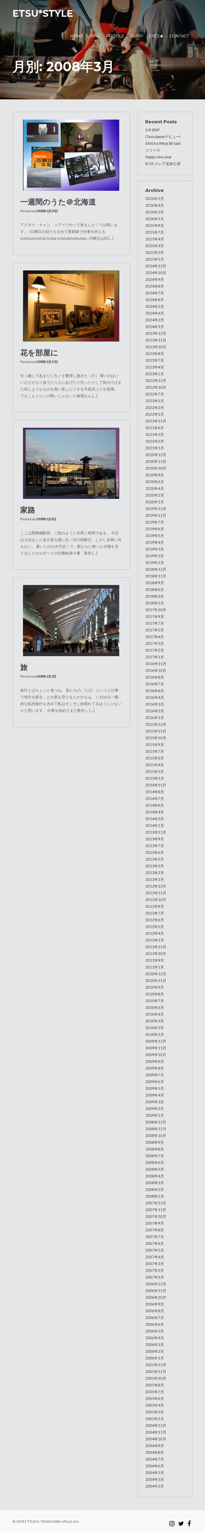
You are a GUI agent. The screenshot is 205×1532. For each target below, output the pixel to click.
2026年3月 (154, 212)
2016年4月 (154, 697)
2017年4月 (154, 636)
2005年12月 (155, 1364)
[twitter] (181, 1521)
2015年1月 (154, 778)
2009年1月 (154, 1115)
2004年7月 (154, 1459)
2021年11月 (155, 421)
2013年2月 (154, 872)
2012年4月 (154, 933)
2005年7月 (154, 1391)
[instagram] (172, 1521)
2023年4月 (154, 367)
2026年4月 (154, 205)
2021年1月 (154, 448)
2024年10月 (155, 272)
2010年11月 (155, 980)
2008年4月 (154, 1176)
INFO (95, 36)
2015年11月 (155, 731)
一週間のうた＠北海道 (58, 201)
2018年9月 (154, 582)
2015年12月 (155, 724)
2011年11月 (155, 947)
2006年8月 (154, 1311)
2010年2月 (154, 1027)
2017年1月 (154, 657)
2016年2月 (154, 711)
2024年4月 (154, 313)
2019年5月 (154, 535)
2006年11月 (155, 1290)
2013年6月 (154, 852)
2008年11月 (155, 1129)
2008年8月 (154, 1149)
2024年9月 (154, 279)
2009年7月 (154, 1075)
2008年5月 (154, 1169)
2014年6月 (154, 805)
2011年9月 (154, 960)
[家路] (71, 463)
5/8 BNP (152, 130)
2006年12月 (155, 1284)
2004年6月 (154, 1466)
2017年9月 (154, 616)
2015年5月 (154, 758)
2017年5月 (154, 630)
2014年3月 (154, 818)
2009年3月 (154, 1102)
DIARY (136, 36)
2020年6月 (154, 481)
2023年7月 (154, 360)
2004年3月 (154, 1479)
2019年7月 (154, 522)
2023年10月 (155, 347)
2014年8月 (154, 791)
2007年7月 (154, 1236)
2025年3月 (154, 245)
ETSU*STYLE (42, 13)
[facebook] (189, 1521)
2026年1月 (154, 218)
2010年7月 (154, 1000)
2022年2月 (154, 407)
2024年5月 (154, 306)
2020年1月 (154, 502)
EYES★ (156, 36)
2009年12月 (155, 1041)
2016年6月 (154, 690)
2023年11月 (155, 340)
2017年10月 (155, 609)
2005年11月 (155, 1371)
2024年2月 (154, 320)
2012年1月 (154, 940)
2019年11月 (155, 515)
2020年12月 (155, 454)
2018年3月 (154, 596)
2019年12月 (155, 508)
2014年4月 (154, 812)
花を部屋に (39, 352)
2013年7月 (154, 845)
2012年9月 (154, 906)
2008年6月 (154, 1162)
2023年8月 (154, 353)
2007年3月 (154, 1263)
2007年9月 (154, 1223)
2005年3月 (154, 1412)
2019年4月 (154, 542)
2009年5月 (154, 1088)
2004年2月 (154, 1486)
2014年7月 (154, 798)
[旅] (71, 620)
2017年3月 (154, 643)
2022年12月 (155, 380)
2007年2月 (154, 1270)
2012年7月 (154, 913)
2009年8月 (154, 1068)
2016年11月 (155, 663)
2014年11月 (155, 785)
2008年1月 (154, 1196)
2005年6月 (154, 1398)
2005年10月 (155, 1378)
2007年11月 (155, 1209)
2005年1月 (154, 1418)
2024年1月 (154, 326)
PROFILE (115, 36)
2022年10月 (155, 387)
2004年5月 (154, 1472)
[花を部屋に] (71, 306)
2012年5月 (154, 926)
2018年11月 (155, 576)
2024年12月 (155, 266)
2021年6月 (154, 427)
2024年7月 (154, 293)
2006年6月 (154, 1324)
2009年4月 (154, 1095)
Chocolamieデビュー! (163, 136)
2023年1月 (154, 374)
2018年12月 (155, 569)
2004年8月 (154, 1452)
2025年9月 (154, 225)
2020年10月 (155, 468)
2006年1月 (154, 1358)
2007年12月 (155, 1203)
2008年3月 (154, 1182)
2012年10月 (155, 899)
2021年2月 (154, 441)
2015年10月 (155, 738)
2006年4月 (154, 1338)
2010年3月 (154, 1021)
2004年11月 (155, 1432)
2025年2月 (154, 252)
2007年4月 (154, 1257)
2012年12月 (155, 886)
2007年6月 (154, 1243)
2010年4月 (154, 1014)
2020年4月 (154, 488)
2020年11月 (155, 461)
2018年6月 (154, 589)
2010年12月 (155, 973)
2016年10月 (155, 670)
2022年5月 (154, 400)
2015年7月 (154, 751)
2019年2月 (154, 556)
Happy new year (158, 157)
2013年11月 (155, 832)
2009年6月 (154, 1081)
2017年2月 (154, 650)
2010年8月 (154, 994)
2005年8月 (154, 1385)
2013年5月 (154, 859)
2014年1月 (154, 825)
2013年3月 (154, 866)
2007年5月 (154, 1250)
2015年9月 (154, 744)
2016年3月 (154, 704)
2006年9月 (154, 1304)
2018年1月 (154, 603)
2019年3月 (154, 549)
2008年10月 (155, 1135)
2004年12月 (155, 1425)
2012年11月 (155, 893)
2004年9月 (154, 1445)
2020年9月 (154, 475)
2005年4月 (154, 1405)
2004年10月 (155, 1439)
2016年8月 (154, 677)
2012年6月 (154, 920)
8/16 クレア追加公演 (162, 163)
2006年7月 (154, 1317)
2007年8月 (154, 1230)
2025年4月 (154, 239)
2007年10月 (155, 1216)
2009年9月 (154, 1061)
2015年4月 (154, 765)
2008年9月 (154, 1142)
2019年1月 (154, 562)
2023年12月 (155, 333)
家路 (27, 510)
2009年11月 (155, 1048)
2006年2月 (154, 1351)
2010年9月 (154, 987)
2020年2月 (154, 495)
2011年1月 (154, 967)
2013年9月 (154, 839)
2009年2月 (154, 1108)
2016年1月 (154, 717)
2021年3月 (154, 434)
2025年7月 (154, 232)
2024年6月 (154, 299)
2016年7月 (154, 684)
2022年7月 (154, 394)
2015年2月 (154, 771)
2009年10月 (155, 1054)
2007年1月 (154, 1277)
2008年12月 (155, 1122)
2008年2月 (154, 1189)
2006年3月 (154, 1344)
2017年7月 (154, 623)
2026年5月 (154, 198)
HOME (77, 36)
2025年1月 (154, 259)
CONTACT (180, 36)
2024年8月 (154, 286)
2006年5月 (154, 1331)
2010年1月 (154, 1034)
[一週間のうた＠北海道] (71, 155)
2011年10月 (155, 953)
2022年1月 (154, 414)
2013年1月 (154, 879)
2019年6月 (154, 529)
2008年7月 (154, 1155)
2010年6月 (154, 1007)
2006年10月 (155, 1297)
